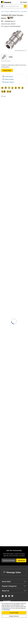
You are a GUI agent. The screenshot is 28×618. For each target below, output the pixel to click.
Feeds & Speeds (9, 79)
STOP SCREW (17, 497)
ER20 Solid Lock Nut (19, 539)
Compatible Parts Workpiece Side (13, 107)
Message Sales (13, 572)
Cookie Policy (6, 609)
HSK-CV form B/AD (19, 350)
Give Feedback (7, 601)
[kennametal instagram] (12, 596)
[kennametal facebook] (3, 596)
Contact (25, 2)
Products (7, 11)
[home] (5, 2)
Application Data (8, 101)
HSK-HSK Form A (18, 312)
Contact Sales (7, 70)
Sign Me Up (21, 560)
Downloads (7, 103)
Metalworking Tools (15, 11)
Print (4, 96)
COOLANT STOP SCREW (21, 506)
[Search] (25, 6)
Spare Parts (7, 109)
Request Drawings (6, 253)
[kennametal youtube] (9, 596)
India (2, 11)
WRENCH (16, 513)
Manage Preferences (14, 616)
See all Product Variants (18, 175)
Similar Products (9, 82)
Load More (14, 485)
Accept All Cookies (14, 612)
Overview (6, 99)
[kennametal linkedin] (6, 596)
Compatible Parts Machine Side (12, 105)
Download (20, 240)
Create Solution (8, 216)
